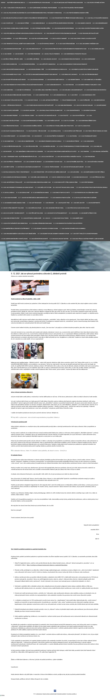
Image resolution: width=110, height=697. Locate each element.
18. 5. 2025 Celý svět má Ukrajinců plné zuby (72, 166)
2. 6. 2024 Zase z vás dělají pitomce (10, 120)
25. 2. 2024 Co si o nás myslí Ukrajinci (83, 105)
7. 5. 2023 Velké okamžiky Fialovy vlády (11, 74)
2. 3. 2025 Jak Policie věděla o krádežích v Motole (68, 156)
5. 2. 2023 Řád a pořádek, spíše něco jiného (12, 59)
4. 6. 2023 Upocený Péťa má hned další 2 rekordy (13, 79)
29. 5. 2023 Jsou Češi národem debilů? (88, 74)
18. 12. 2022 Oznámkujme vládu (96, 48)
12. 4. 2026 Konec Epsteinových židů (10, 218)
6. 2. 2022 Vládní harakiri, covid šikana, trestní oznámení (42, 7)
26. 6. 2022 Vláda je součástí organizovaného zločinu (90, 28)
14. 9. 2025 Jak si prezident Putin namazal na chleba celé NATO (17, 187)
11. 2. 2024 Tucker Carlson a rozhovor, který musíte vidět (39, 105)
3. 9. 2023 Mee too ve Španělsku (23, 89)
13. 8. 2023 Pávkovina (68, 84)
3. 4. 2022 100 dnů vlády (7, 23)
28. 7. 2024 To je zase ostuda (82, 125)
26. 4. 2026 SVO (46, 218)
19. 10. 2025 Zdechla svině (22, 192)
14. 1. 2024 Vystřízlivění (83, 100)
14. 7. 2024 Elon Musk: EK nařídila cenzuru (31, 125)
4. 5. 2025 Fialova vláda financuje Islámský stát (28, 166)
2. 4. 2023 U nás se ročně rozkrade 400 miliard (13, 69)
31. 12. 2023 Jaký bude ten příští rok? (48, 100)
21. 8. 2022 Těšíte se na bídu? (20, 38)
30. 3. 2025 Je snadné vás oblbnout (33, 161)
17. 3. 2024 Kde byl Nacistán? (27, 110)
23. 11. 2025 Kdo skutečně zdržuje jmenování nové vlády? (33, 197)
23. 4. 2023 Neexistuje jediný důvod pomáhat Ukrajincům (83, 69)
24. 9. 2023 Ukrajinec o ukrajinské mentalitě (70, 89)
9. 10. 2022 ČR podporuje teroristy (46, 43)
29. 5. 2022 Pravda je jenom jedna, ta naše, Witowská (15, 28)
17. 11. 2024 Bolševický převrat (71, 141)
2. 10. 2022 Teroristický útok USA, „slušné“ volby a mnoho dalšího (18, 43)
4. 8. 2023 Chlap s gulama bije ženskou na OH (12, 130)
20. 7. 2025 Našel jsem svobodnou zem (38, 177)
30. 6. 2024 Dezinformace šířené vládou (86, 120)
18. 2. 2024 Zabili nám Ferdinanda (63, 105)
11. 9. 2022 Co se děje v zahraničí (58, 38)
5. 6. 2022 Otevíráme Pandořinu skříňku (40, 28)
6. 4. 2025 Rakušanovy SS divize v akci (52, 161)
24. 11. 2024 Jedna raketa (87, 141)
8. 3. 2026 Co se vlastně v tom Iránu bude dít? (12, 213)
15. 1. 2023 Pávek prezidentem (32, 53)
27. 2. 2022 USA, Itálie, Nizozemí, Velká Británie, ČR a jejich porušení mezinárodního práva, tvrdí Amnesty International (31, 12)
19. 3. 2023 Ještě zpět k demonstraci (46, 64)
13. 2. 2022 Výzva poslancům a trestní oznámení (70, 7)
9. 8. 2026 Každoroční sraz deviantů (38, 238)
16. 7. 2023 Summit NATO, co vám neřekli (91, 79)
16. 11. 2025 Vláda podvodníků (9, 197)
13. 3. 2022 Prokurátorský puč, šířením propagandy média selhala (66, 18)
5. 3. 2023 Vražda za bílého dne (9, 64)
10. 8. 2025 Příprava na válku (97, 177)
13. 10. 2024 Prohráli (71, 136)
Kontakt (3, 2)
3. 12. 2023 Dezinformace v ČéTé (87, 95)
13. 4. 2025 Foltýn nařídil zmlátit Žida (73, 161)
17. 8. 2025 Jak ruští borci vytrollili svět (11, 182)
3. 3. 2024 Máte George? (100, 105)
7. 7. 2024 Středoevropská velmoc (10, 125)
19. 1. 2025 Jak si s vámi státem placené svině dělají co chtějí (60, 151)
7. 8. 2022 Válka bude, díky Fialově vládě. (88, 33)
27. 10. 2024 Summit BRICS (7, 141)
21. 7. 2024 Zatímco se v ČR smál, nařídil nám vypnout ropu (58, 125)
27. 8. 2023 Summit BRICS (7, 89)
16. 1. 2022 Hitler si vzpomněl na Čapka (94, 2)
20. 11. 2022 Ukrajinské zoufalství (31, 48)
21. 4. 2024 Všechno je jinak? (26, 115)
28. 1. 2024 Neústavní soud (98, 100)
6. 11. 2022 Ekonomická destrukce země (11, 48)
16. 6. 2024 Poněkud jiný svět (52, 120)
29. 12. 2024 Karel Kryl (96, 146)
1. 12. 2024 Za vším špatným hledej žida (11, 146)
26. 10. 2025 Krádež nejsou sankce (40, 192)
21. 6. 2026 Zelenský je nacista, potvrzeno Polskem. (44, 228)
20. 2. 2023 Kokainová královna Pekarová (69, 59)
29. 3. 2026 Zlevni (73, 213)
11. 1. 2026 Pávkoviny (48, 202)
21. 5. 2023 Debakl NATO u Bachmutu (68, 74)
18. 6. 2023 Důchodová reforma (35, 79)
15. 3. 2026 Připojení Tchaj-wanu (34, 213)
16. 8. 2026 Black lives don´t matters (58, 238)
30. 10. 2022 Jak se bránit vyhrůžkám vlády (87, 43)
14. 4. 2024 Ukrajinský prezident (9, 115)
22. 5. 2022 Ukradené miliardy (100, 23)
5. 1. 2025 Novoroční (6, 151)
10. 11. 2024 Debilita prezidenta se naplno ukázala (48, 141)
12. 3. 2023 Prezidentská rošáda (26, 64)
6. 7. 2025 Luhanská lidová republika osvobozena (14, 177)
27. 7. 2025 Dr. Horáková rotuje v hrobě (59, 177)
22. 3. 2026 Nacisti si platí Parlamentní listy (56, 213)
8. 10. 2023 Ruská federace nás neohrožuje (95, 89)
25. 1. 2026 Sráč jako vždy (78, 202)
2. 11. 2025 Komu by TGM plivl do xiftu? (60, 192)
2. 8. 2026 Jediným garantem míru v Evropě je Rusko (14, 238)
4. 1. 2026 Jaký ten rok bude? (34, 202)
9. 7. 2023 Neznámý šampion (73, 79)
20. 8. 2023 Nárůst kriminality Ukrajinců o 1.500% (88, 84)
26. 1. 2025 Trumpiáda (83, 151)
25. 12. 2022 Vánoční (6, 53)
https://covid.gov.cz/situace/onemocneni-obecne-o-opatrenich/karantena (47, 565)
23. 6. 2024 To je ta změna (67, 120)
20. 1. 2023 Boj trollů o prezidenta (51, 53)
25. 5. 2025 (87, 166)
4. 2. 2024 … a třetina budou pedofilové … (11, 105)
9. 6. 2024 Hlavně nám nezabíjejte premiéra (32, 120)
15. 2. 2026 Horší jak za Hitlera (33, 207)
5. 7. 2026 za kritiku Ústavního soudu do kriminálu (72, 228)
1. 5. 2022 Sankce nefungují (38, 23)
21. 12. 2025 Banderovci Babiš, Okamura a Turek (13, 202)
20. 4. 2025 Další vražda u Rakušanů (94, 161)
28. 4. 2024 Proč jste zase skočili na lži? (46, 115)
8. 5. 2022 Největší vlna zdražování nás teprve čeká (59, 23)
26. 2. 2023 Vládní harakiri (88, 59)
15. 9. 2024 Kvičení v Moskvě (8, 136)
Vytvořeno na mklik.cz (72, 693)
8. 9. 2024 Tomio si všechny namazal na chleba (95, 130)
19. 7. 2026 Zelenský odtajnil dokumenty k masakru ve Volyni (53, 233)
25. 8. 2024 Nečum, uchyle (54, 130)
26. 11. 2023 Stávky (73, 95)
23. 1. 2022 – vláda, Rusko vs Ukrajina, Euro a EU (13, 7)
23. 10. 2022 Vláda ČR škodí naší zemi (65, 43)
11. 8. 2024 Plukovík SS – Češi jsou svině (36, 130)
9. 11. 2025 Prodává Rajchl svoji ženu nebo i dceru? (85, 192)
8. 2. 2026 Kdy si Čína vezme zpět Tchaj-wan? (12, 207)
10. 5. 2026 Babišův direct (76, 218)
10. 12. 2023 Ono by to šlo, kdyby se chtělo (12, 100)
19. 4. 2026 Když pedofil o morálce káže (31, 218)
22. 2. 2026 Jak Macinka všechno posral (53, 207)
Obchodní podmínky (61, 693)
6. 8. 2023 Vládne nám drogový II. (53, 84)
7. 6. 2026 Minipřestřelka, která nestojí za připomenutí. (15, 228)
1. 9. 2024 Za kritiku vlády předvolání (72, 130)
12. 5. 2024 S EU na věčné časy (77, 115)
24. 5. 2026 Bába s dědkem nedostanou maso (40, 223)
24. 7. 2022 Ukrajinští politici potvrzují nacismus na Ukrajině (60, 33)
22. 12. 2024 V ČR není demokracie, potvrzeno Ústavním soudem (73, 146)
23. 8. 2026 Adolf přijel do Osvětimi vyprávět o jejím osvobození (86, 238)
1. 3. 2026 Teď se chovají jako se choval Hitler (77, 207)
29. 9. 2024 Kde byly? (37, 136)
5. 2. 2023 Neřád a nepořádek (32, 59)
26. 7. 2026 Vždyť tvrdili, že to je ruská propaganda (84, 233)
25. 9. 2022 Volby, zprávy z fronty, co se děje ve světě (82, 38)
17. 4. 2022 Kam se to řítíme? (22, 23)
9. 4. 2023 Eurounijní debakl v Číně (35, 69)
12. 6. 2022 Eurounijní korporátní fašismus (63, 28)
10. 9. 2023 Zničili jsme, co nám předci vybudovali (45, 89)
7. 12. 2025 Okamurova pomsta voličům (60, 197)
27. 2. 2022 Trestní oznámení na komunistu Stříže (76, 12)
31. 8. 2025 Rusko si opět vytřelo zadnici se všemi (64, 182)
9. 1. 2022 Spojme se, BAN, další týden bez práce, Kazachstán (67, 2)
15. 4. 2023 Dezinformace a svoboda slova (56, 69)
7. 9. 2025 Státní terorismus (86, 182)
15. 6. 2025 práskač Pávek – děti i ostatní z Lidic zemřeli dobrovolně (48, 172)
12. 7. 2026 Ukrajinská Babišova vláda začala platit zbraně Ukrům (18, 233)
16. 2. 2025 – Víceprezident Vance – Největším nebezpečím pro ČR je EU (19, 156)
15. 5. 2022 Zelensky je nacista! (83, 23)
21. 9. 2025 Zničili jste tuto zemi (43, 187)
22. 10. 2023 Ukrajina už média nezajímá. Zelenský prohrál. (16, 95)
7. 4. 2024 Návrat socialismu (88, 110)
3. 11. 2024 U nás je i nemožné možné (24, 141)
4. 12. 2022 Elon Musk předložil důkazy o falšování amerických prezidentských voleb (64, 48)
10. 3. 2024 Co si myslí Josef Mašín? (10, 110)
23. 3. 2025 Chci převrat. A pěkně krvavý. (11, 161)
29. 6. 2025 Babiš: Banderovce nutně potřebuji (93, 172)
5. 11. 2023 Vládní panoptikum (41, 95)
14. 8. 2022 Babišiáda (6, 38)
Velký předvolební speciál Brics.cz (16, 2)
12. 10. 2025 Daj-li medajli (7, 192)
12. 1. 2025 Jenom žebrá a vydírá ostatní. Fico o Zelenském (28, 151)
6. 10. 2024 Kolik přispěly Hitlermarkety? (54, 136)
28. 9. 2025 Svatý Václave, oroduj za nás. (63, 187)
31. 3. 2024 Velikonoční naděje (72, 110)
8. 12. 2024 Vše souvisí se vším (30, 146)
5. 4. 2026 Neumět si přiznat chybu (88, 213)
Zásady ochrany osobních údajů (50, 693)
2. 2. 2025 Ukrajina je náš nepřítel (99, 151)
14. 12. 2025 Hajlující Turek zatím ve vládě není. (84, 197)
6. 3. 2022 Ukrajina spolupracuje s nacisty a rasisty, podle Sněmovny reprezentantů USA (24, 18)
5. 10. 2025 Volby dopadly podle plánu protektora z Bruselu (91, 187)
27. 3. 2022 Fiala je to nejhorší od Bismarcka (96, 18)
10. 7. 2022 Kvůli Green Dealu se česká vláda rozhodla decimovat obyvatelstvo (21, 33)
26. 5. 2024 (89, 115)
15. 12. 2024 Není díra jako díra (47, 146)
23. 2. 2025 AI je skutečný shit (46, 156)
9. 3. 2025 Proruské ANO (89, 156)
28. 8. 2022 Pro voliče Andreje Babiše (38, 38)
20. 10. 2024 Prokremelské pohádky (88, 136)
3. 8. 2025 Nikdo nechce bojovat (80, 177)
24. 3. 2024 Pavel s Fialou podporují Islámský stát (49, 110)
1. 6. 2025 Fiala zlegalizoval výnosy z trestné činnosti (15, 172)
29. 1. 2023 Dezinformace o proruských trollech (73, 53)
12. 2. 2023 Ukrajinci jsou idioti (49, 59)
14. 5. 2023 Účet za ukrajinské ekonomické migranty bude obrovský (40, 74)
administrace (39, 693)
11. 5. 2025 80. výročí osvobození (50, 166)
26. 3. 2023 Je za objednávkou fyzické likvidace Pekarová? (72, 64)
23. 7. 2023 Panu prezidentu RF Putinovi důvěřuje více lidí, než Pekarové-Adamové (22, 84)
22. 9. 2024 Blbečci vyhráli (23, 136)
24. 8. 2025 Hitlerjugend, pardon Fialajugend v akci (37, 182)
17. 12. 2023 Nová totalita (31, 100)
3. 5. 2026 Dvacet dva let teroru (60, 218)
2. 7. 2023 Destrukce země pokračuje (54, 79)
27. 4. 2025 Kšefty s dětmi (7, 166)
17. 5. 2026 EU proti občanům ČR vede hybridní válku (14, 223)
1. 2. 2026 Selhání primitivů (93, 202)
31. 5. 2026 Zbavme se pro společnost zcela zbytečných (67, 223)
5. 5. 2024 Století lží (63, 115)
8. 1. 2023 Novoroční (18, 53)
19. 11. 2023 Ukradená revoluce (58, 95)
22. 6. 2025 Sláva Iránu (73, 172)
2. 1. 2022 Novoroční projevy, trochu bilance (38, 2)
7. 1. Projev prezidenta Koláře (68, 100)
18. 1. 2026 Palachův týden (63, 202)
